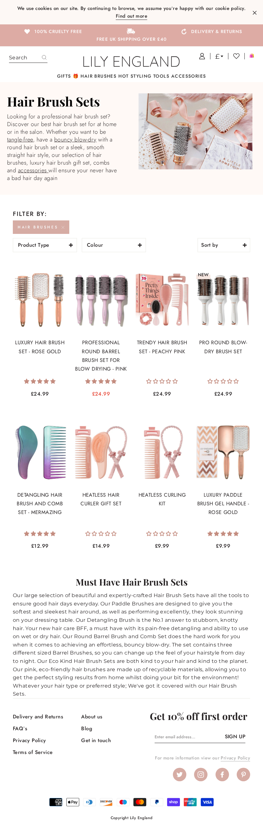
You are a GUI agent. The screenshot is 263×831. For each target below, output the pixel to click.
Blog (86, 728)
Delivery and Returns (38, 716)
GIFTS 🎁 (68, 76)
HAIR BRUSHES (98, 76)
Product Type (33, 245)
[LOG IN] (199, 56)
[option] (52, 31)
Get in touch (96, 740)
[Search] (44, 57)
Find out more (131, 16)
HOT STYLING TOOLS (143, 76)
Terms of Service (33, 752)
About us (91, 716)
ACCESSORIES (188, 76)
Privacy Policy (29, 740)
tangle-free (20, 139)
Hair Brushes (38, 227)
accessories (32, 170)
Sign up (235, 736)
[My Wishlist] (234, 56)
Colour (95, 245)
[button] (39, 381)
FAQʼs (20, 728)
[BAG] (249, 56)
